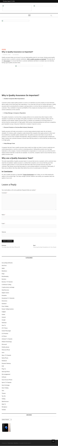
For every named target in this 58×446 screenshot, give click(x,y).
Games (3, 314)
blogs (3, 273)
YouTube (4, 409)
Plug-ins (4, 368)
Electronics (4, 300)
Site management (6, 374)
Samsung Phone (6, 371)
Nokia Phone (5, 358)
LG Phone (4, 336)
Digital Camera (5, 292)
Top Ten (4, 396)
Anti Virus (4, 265)
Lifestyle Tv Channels (7, 339)
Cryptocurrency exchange (8, 287)
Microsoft (4, 344)
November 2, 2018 (6, 54)
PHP (3, 366)
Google (3, 320)
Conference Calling (6, 284)
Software (4, 377)
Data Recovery (5, 290)
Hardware (4, 322)
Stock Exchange (6, 385)
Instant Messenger (6, 330)
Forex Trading (5, 306)
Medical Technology (7, 341)
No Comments (15, 54)
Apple (3, 268)
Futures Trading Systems (8, 309)
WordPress (16, 443)
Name (3, 214)
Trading (3, 398)
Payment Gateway (6, 363)
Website (4, 232)
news (3, 352)
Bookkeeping (5, 276)
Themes (4, 393)
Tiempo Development (28, 174)
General (4, 49)
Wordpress (4, 407)
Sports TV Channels (6, 382)
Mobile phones (5, 347)
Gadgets (4, 311)
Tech (3, 390)
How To (4, 325)
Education (4, 295)
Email (3, 223)
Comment (4, 192)
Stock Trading (5, 388)
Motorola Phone (6, 349)
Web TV (4, 404)
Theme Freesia (10, 443)
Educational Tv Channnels (8, 298)
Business (4, 279)
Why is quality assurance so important (36, 59)
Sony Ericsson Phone (7, 379)
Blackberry (4, 271)
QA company (7, 60)
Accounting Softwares (7, 262)
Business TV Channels (7, 281)
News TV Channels (6, 355)
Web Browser (5, 401)
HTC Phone (4, 328)
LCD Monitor (5, 333)
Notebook (4, 360)
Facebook (4, 303)
